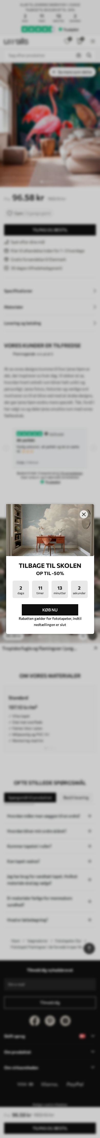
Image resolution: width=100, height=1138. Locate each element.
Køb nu (50, 609)
